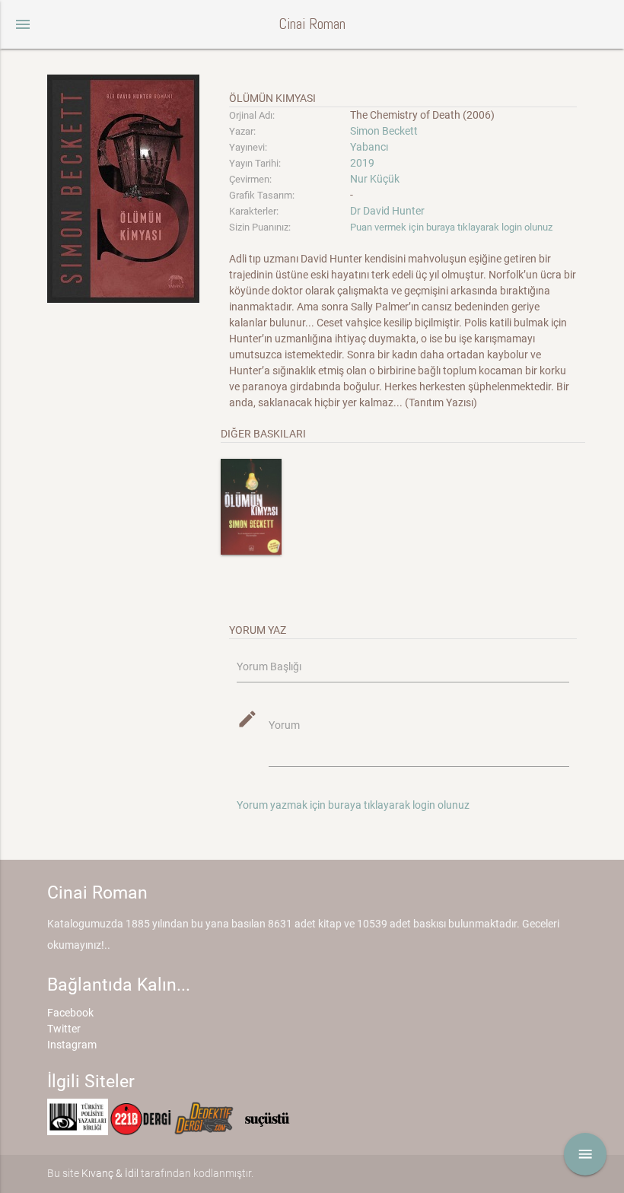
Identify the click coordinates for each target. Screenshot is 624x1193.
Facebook (70, 1013)
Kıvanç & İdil (109, 1173)
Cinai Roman (312, 23)
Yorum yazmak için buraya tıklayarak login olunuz (353, 805)
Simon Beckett (384, 131)
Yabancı (369, 147)
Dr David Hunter (387, 211)
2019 (362, 163)
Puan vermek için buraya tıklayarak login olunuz (451, 227)
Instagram (72, 1045)
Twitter (64, 1029)
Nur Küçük (375, 179)
